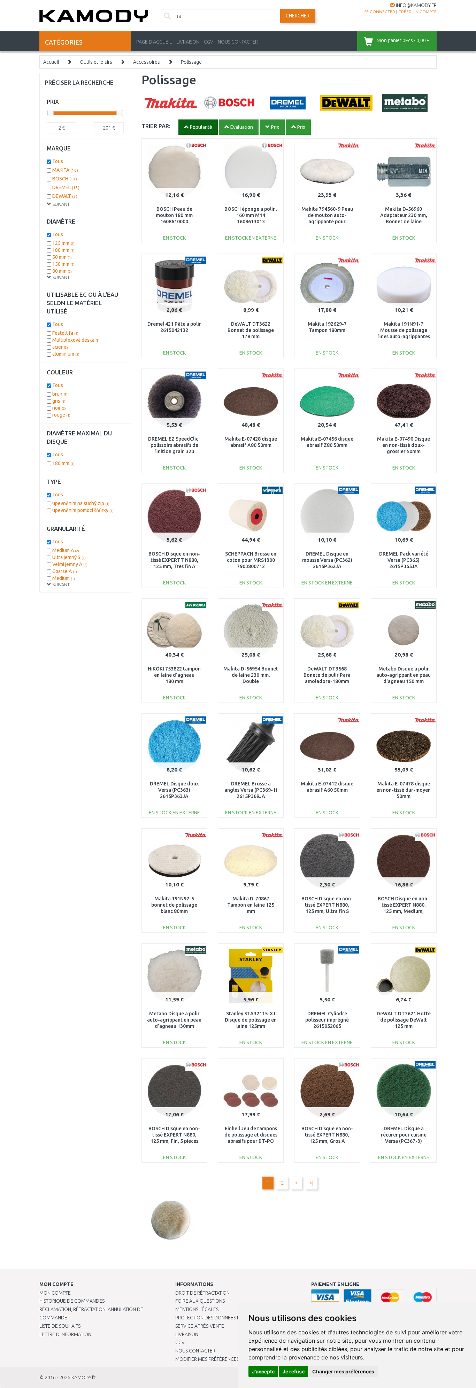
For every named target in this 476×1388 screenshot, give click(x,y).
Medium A (65, 550)
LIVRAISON (187, 42)
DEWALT (64, 196)
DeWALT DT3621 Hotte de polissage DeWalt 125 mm (404, 1020)
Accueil (51, 62)
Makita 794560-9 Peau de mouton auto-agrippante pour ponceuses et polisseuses (327, 221)
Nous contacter (195, 1351)
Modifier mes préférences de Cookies (221, 1359)
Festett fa (65, 333)
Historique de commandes (72, 1301)
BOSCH (64, 178)
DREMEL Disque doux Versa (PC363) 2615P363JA (174, 790)
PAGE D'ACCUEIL (154, 42)
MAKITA (65, 170)
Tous (57, 161)
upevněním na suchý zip (80, 503)
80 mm (62, 271)
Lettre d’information (65, 1334)
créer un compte (417, 11)
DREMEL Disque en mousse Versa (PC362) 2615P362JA (327, 560)
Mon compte (55, 1293)
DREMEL (65, 187)
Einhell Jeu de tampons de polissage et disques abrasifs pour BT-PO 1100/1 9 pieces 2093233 (250, 1141)
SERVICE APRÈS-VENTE (199, 1326)
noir (59, 408)
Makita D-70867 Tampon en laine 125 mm (250, 905)
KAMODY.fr (83, 1377)
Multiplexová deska (76, 340)
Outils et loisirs (96, 62)
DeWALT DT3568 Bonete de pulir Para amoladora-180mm (327, 675)
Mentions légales (196, 1309)
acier (60, 347)
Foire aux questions (200, 1301)
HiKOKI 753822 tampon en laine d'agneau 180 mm (174, 675)
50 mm (62, 257)
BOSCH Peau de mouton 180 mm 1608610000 (174, 215)
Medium (63, 578)
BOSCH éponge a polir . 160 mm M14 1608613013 (250, 215)
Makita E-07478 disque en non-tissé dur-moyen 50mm (403, 790)
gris (59, 401)
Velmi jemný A (69, 564)
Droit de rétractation (202, 1293)
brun (60, 394)
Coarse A (64, 571)
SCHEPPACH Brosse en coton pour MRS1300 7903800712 (250, 560)
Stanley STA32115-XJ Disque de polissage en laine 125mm (251, 1020)
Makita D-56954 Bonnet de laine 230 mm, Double (250, 675)
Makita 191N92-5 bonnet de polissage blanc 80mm (174, 905)
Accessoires (146, 62)
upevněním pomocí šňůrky (83, 510)
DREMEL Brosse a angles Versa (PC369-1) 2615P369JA (250, 790)
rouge (61, 415)
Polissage (191, 62)
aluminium (65, 354)
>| (311, 1183)
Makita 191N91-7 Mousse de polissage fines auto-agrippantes (403, 330)
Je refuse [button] (294, 1371)
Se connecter (379, 11)
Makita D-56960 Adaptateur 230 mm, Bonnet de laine (403, 215)
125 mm (63, 243)
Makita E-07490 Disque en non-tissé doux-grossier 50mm (403, 445)
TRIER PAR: (155, 126)
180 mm (63, 250)
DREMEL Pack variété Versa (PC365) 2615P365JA (403, 560)
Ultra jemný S (69, 557)
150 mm (63, 264)
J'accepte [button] (263, 1371)
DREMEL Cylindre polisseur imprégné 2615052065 (327, 1020)
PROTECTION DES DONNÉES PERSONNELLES (223, 1317)
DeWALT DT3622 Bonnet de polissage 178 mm (251, 330)
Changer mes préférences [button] (343, 1371)
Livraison (186, 1334)
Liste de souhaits (59, 1326)
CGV (208, 42)
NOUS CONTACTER (238, 42)
